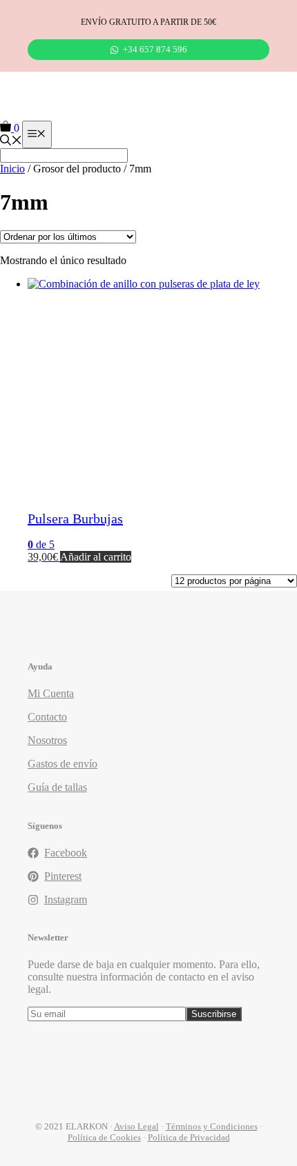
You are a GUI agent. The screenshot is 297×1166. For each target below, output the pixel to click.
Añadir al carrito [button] (95, 557)
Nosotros (47, 740)
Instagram (65, 899)
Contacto (47, 717)
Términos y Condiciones (212, 1126)
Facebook (65, 852)
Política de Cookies (104, 1137)
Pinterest (63, 876)
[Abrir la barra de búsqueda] (11, 142)
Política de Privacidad (189, 1137)
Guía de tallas (57, 787)
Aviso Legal (136, 1126)
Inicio (12, 168)
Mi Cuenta (51, 693)
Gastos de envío (62, 764)
